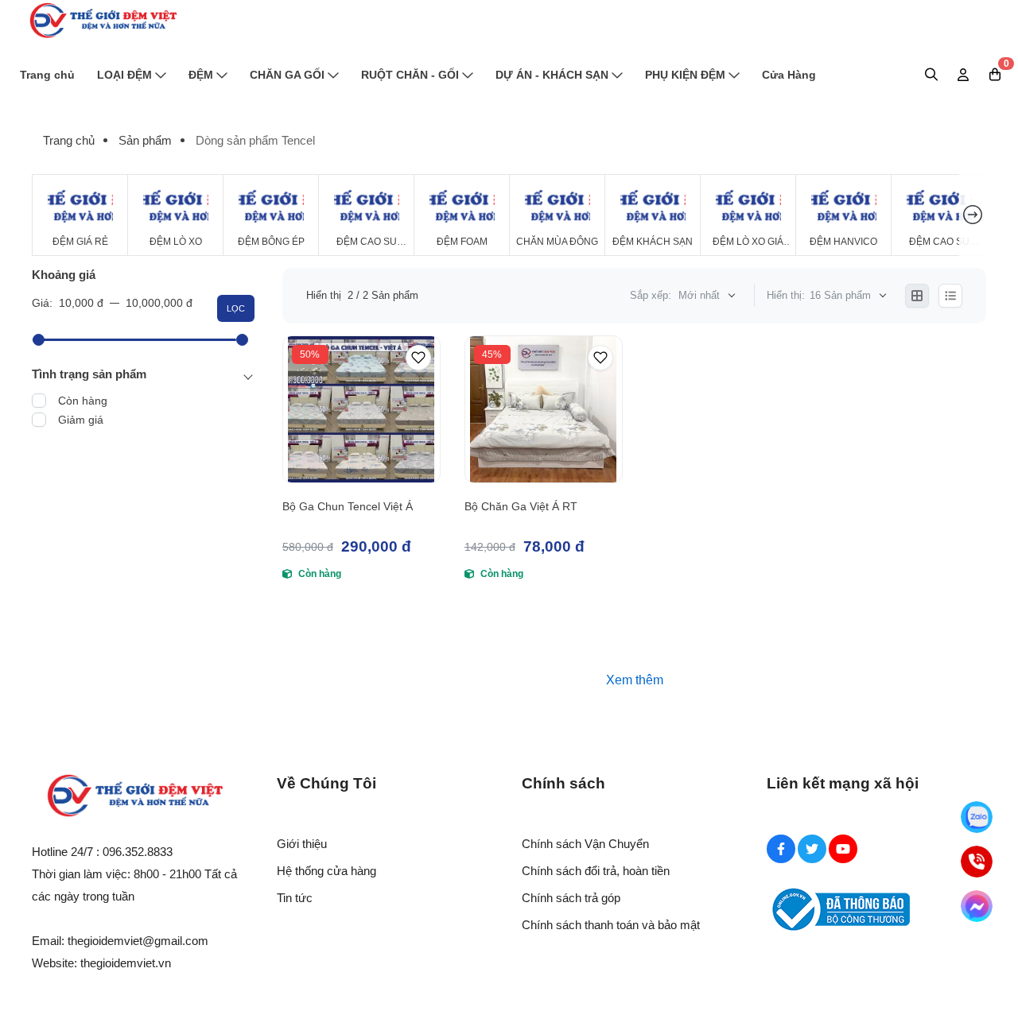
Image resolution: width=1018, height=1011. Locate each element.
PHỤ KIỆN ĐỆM (685, 74)
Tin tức (295, 897)
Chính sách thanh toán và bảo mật (611, 925)
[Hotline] (976, 861)
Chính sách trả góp (571, 897)
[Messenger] (976, 906)
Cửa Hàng (789, 74)
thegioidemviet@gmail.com (138, 940)
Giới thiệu (302, 843)
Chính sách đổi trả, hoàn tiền (596, 870)
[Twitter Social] (812, 849)
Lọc (236, 308)
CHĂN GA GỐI (287, 74)
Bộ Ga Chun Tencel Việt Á (347, 506)
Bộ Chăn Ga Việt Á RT (520, 506)
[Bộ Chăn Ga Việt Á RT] (543, 409)
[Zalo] (976, 817)
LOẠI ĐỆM (124, 74)
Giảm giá (80, 419)
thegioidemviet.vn (125, 963)
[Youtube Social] (843, 849)
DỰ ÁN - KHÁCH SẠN (551, 74)
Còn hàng (82, 400)
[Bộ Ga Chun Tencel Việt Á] (361, 409)
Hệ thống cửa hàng (326, 870)
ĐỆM (200, 74)
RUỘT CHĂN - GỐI (410, 74)
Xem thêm (634, 680)
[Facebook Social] (781, 849)
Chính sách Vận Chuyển (585, 843)
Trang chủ (47, 74)
